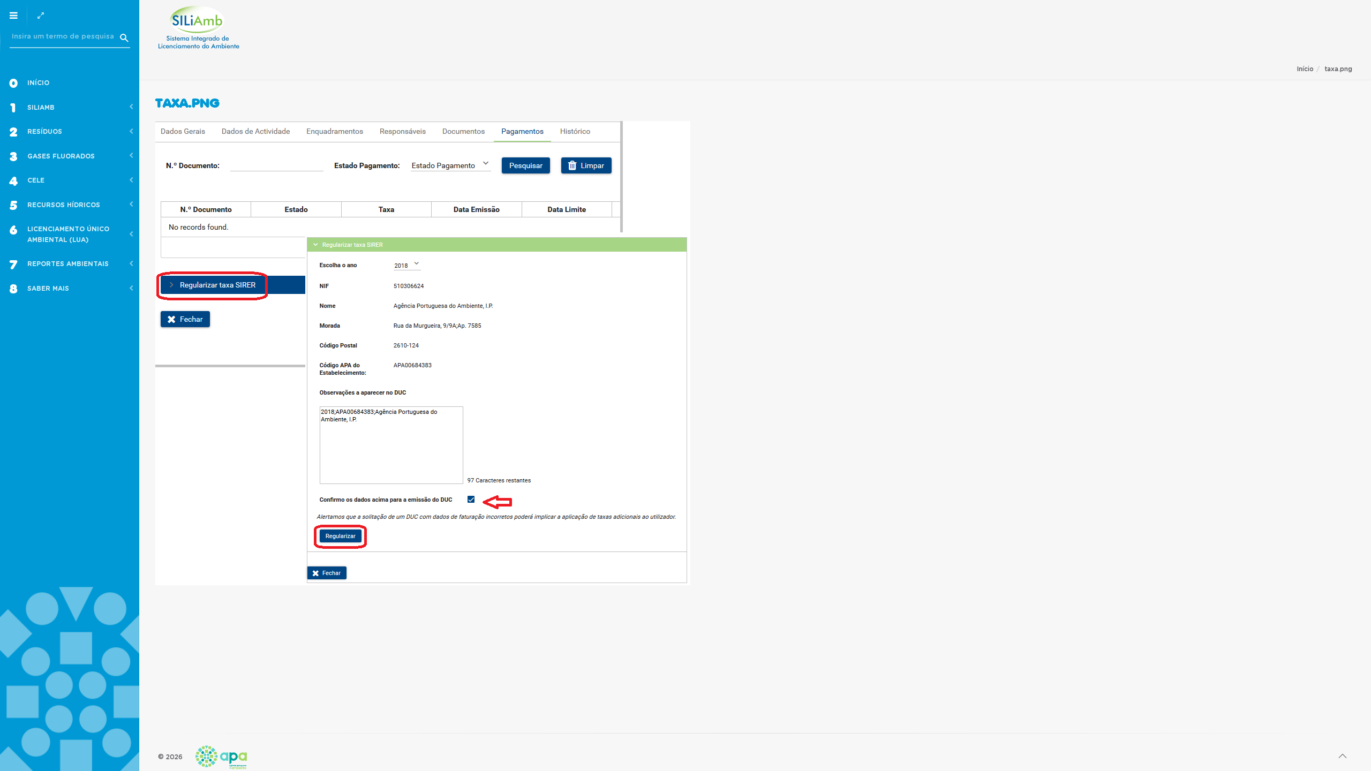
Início (1305, 69)
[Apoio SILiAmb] (198, 27)
